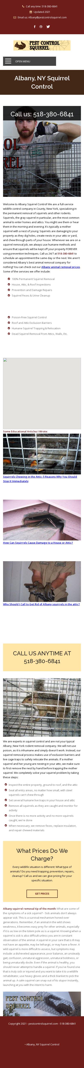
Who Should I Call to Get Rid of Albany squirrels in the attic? (41, 604)
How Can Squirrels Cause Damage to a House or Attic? (38, 542)
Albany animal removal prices (60, 267)
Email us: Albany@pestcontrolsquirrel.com (42, 17)
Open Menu (22, 61)
